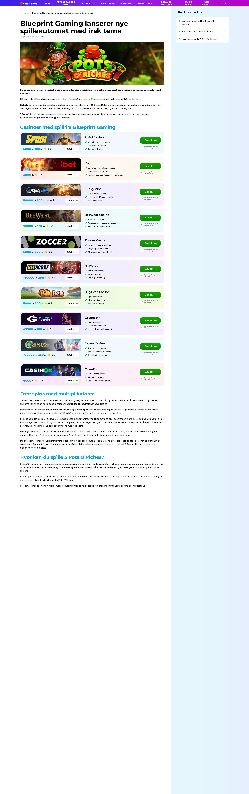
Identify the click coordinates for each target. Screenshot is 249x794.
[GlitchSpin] (51, 319)
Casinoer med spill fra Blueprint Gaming (198, 22)
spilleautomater (97, 99)
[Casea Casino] (51, 345)
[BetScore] (51, 267)
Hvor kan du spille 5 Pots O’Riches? (199, 39)
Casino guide (188, 3)
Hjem (26, 13)
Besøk (149, 140)
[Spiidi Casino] (51, 139)
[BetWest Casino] (51, 216)
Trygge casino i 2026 (66, 3)
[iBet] (51, 164)
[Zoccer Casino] (51, 242)
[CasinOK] (51, 370)
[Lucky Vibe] (51, 190)
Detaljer (70, 149)
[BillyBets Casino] (51, 293)
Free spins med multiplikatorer (197, 31)
